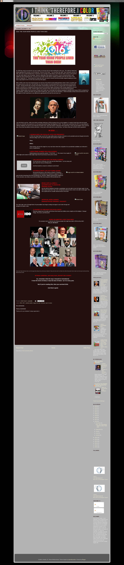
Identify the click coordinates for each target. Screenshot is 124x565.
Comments (99, 512)
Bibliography (30, 25)
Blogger (84, 559)
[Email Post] (35, 301)
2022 (96, 410)
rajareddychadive (72, 559)
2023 (96, 408)
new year (43, 303)
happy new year (36, 303)
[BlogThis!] (39, 301)
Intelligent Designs (20, 25)
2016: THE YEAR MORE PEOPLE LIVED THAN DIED (101, 426)
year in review (49, 303)
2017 (24, 303)
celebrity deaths (29, 303)
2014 (96, 439)
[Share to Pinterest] (43, 301)
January (98, 435)
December (98, 423)
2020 (96, 413)
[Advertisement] (99, 549)
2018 (96, 417)
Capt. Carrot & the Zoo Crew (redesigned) (104, 311)
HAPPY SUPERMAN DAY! (103, 325)
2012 (96, 443)
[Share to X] (41, 301)
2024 (96, 406)
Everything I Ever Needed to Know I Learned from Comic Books (101, 385)
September (98, 429)
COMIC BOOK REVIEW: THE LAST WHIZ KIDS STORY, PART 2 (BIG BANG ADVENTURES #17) (104, 344)
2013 (96, 441)
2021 (96, 411)
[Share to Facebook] (42, 301)
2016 (21, 303)
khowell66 (98, 79)
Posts (97, 506)
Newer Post (19, 348)
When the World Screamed (99, 362)
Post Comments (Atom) (27, 350)
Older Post (86, 348)
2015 (96, 437)
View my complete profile (99, 40)
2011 (96, 445)
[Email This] (38, 301)
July (97, 431)
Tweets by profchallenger (99, 401)
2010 (96, 446)
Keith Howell (96, 28)
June (97, 433)
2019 (96, 415)
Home (53, 348)
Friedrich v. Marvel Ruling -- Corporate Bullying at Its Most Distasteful (104, 298)
